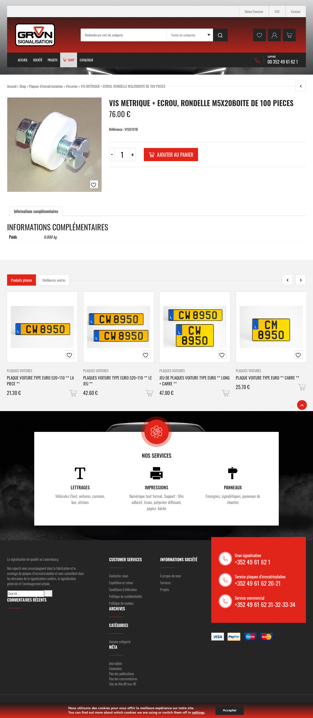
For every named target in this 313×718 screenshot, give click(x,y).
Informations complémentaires (36, 211)
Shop (22, 86)
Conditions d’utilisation (123, 589)
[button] (73, 393)
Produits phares (21, 280)
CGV (277, 11)
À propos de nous (170, 575)
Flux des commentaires (123, 678)
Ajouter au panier (175, 154)
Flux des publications (121, 673)
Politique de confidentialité (125, 596)
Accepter (229, 710)
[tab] (36, 211)
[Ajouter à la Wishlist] (94, 184)
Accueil (23, 59)
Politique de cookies (121, 603)
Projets (52, 59)
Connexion (115, 668)
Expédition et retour (121, 582)
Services (165, 582)
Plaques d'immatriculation (46, 86)
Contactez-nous (118, 575)
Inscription (115, 663)
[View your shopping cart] (289, 35)
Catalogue (86, 59)
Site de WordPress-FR (122, 683)
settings (198, 712)
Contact (295, 11)
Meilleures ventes (54, 280)
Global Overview (254, 11)
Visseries (72, 86)
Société (37, 59)
